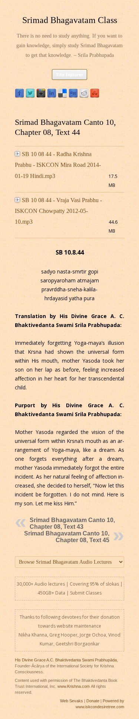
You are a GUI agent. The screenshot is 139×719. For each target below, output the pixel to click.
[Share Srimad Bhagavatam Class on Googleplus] (41, 96)
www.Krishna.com (73, 686)
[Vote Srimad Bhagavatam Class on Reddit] (84, 96)
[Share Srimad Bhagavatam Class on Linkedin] (51, 96)
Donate (92, 701)
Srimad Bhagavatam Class (69, 20)
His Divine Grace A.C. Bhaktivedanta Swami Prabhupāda (66, 660)
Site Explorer (69, 74)
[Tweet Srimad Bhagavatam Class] (30, 96)
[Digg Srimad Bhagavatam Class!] (73, 96)
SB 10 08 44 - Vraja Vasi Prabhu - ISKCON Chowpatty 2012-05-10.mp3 (58, 211)
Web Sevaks (71, 701)
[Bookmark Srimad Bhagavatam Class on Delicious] (62, 96)
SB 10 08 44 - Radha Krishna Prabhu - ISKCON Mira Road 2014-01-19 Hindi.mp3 (58, 165)
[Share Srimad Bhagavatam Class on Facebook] (19, 96)
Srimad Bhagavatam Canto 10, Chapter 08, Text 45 (66, 536)
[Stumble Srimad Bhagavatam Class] (94, 96)
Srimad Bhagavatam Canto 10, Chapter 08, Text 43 (72, 523)
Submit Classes (86, 593)
